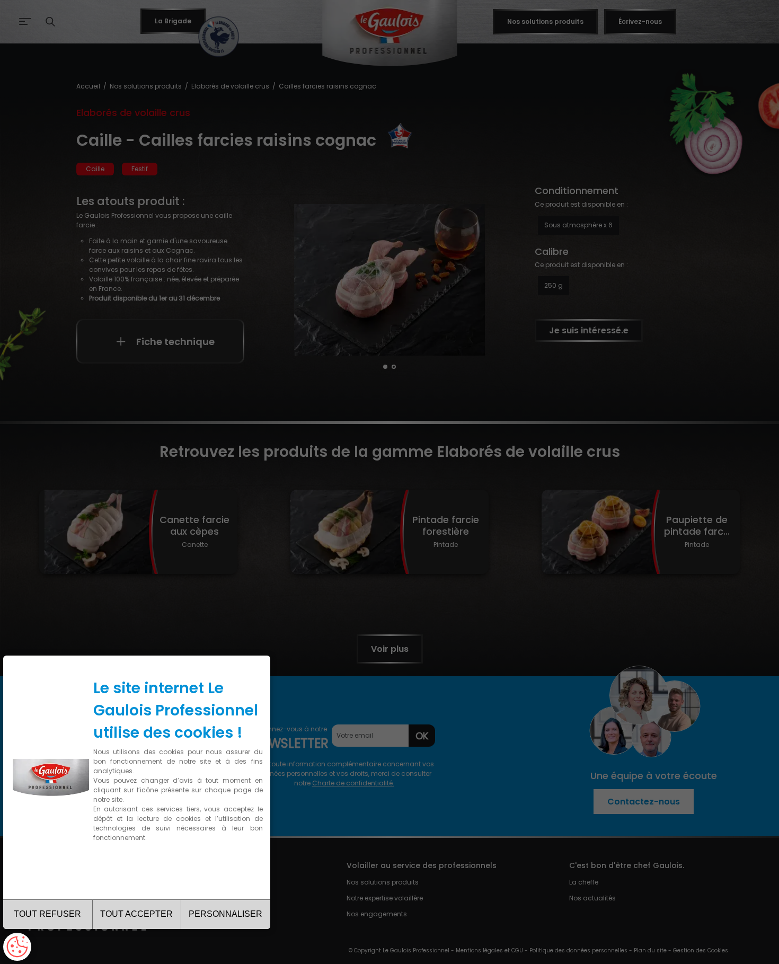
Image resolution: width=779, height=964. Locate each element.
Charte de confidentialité (139, 869)
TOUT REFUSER (47, 913)
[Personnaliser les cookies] (17, 947)
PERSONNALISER (225, 913)
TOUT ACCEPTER (136, 913)
